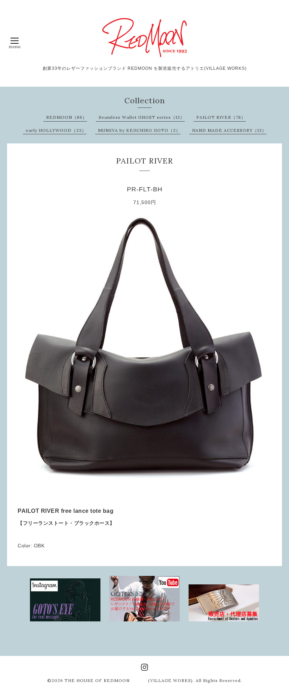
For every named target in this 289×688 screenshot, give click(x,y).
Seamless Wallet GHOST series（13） (142, 117)
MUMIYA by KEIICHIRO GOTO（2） (139, 130)
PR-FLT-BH (144, 189)
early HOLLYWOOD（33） (56, 130)
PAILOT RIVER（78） (221, 117)
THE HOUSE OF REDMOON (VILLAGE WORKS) (128, 680)
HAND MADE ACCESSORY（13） (229, 130)
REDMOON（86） (66, 117)
